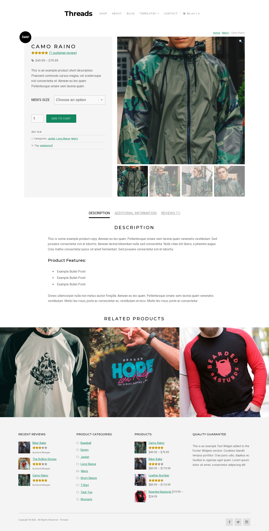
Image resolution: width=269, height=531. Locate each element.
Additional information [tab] (136, 213)
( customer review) (63, 53)
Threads (78, 13)
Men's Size (40, 100)
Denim (85, 450)
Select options (45, 380)
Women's (86, 499)
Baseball (86, 443)
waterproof (46, 145)
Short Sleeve (89, 478)
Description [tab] (99, 213)
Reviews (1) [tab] (170, 213)
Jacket (51, 138)
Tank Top (86, 492)
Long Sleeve (63, 138)
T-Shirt (85, 485)
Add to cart (61, 118)
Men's (225, 32)
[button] (240, 41)
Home (216, 32)
